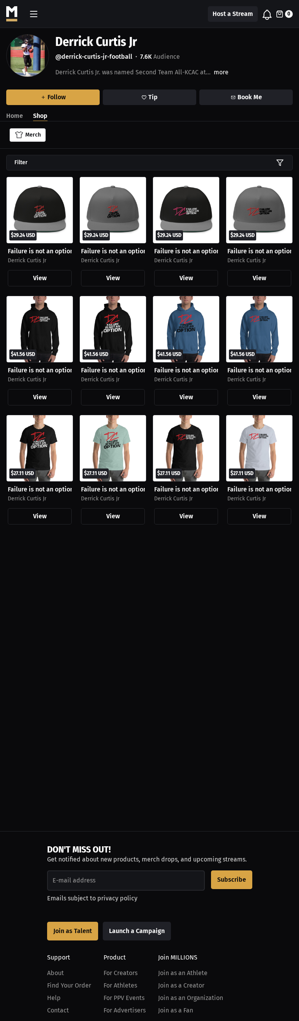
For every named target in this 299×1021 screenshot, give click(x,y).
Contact (58, 1010)
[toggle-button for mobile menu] (33, 14)
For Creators (120, 973)
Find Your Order (69, 985)
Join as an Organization (190, 998)
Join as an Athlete (183, 973)
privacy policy (117, 898)
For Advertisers (125, 1010)
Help (54, 998)
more (221, 72)
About (55, 973)
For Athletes (120, 985)
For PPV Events (124, 998)
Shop (40, 115)
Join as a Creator (181, 985)
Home (14, 115)
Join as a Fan (175, 1010)
